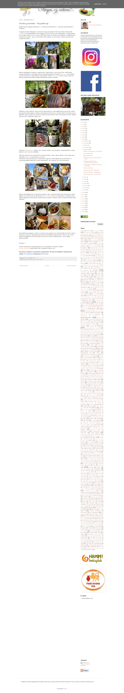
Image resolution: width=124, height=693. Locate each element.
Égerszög (92, 287)
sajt (82, 467)
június (85, 179)
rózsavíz (100, 463)
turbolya (101, 524)
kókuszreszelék (84, 362)
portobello (88, 445)
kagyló (89, 343)
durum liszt (88, 285)
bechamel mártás (84, 249)
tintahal (93, 514)
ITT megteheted (28, 254)
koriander (98, 365)
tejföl (87, 509)
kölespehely (83, 368)
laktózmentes (85, 378)
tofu (98, 514)
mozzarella (94, 409)
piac (92, 438)
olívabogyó (100, 418)
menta (91, 406)
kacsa (94, 340)
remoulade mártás (91, 454)
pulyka (82, 448)
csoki (88, 278)
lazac (92, 379)
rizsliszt (87, 460)
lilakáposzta (99, 385)
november (86, 143)
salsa (82, 468)
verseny (83, 535)
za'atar (99, 540)
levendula (90, 383)
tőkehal (83, 520)
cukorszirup (101, 266)
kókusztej (93, 362)
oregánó (98, 420)
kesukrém (84, 357)
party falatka (95, 432)
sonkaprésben (84, 482)
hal (99, 328)
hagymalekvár (89, 328)
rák (95, 451)
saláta (98, 467)
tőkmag (93, 520)
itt (56, 27)
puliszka (99, 446)
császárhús (95, 268)
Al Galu (29, 157)
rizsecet (100, 458)
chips (102, 260)
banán (83, 243)
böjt (101, 254)
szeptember (87, 147)
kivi (92, 359)
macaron (101, 387)
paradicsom (84, 431)
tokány (95, 517)
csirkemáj (83, 276)
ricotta (82, 457)
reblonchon (95, 452)
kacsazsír (83, 343)
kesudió (101, 356)
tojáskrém (93, 515)
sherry (82, 478)
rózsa (88, 463)
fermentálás (90, 298)
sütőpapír (88, 490)
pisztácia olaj (98, 440)
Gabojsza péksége (95, 309)
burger (100, 255)
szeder (101, 496)
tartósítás (89, 507)
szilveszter (83, 503)
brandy (82, 255)
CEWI (87, 260)
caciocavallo (88, 257)
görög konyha (85, 320)
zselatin (100, 548)
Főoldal (47, 265)
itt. (25, 243)
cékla (82, 260)
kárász (88, 349)
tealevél (101, 507)
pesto (83, 437)
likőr (86, 386)
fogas (102, 300)
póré (82, 445)
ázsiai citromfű (94, 238)
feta (81, 300)
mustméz (90, 412)
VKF (86, 537)
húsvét (92, 336)
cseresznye (85, 270)
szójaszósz (92, 503)
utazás (90, 528)
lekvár (98, 379)
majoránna (97, 390)
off (102, 416)
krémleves (91, 371)
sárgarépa (97, 469)
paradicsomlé (96, 431)
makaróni (82, 393)
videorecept (89, 535)
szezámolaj (100, 500)
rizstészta (99, 460)
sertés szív (99, 475)
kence (101, 354)
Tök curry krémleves (88, 168)
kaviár (89, 351)
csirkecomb (97, 275)
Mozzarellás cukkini (88, 153)
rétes (87, 455)
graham (92, 320)
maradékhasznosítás (97, 398)
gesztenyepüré (96, 315)
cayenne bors (98, 258)
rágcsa (88, 451)
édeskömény (84, 287)
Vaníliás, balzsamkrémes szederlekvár (92, 151)
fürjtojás (84, 305)
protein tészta (86, 446)
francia (88, 303)
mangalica (96, 396)
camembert (100, 257)
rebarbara (89, 452)
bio (81, 251)
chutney (90, 261)
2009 (83, 207)
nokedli (98, 415)
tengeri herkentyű (95, 510)
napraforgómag (97, 412)
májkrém (82, 390)
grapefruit (88, 322)
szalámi (37, 259)
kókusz (84, 360)
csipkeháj (99, 273)
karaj (99, 348)
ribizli (100, 455)
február (85, 187)
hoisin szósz (91, 331)
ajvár (85, 232)
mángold (85, 398)
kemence (96, 354)
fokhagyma (86, 302)
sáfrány (100, 465)
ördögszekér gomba (87, 423)
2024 (83, 124)
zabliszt (82, 541)
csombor (95, 278)
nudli (102, 415)
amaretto (96, 233)
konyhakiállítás (84, 365)
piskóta (83, 440)
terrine (91, 512)
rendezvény (99, 454)
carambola (91, 258)
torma (88, 518)
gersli (89, 314)
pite (93, 442)
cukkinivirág (86, 266)
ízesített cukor (89, 338)
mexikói (82, 407)
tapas (99, 506)
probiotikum (100, 445)
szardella (101, 493)
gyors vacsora (91, 324)
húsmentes (84, 336)
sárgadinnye (88, 468)
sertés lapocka (92, 475)
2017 (83, 139)
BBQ (92, 247)
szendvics (100, 498)
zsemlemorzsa (89, 549)
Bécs (92, 249)
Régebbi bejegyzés (71, 265)
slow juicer (101, 478)
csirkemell (90, 276)
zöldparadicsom (99, 545)
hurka (88, 334)
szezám (93, 500)
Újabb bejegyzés (24, 265)
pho (83, 438)
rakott (99, 451)
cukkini (101, 265)
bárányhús (83, 246)
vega (98, 532)
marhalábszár (91, 401)
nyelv (83, 416)
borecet (92, 252)
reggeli (101, 452)
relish (84, 454)
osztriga (87, 421)
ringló (97, 457)
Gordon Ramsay (92, 319)
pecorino (82, 435)
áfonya (88, 230)
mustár (90, 410)
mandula (98, 395)
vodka (91, 537)
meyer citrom (88, 407)
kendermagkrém (87, 356)
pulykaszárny (92, 449)
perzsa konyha (100, 435)
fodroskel (97, 300)
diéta (91, 282)
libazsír (101, 384)
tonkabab (83, 518)
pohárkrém (90, 443)
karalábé (82, 349)
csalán (88, 268)
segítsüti (91, 472)
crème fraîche (89, 265)
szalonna (94, 493)
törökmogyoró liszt (84, 524)
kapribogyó (83, 348)
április (85, 183)
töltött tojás (83, 523)
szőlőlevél (87, 504)
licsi (83, 385)
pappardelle (99, 427)
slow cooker (93, 478)
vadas (88, 529)
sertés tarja (83, 476)
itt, (40, 27)
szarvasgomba (99, 495)
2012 (83, 201)
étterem (30, 259)
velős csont (94, 534)
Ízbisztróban (46, 196)
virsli (82, 537)
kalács (92, 345)
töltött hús (98, 521)
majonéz (89, 390)
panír (101, 426)
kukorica (82, 375)
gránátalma (98, 320)
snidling (101, 479)
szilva (99, 501)
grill (99, 322)
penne (94, 435)
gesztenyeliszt (84, 315)
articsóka (101, 235)
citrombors (90, 263)
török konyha (98, 523)
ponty (100, 443)
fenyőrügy (83, 298)
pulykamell (98, 448)
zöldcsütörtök (91, 545)
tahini (94, 506)
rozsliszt (82, 465)
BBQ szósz (98, 247)
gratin (94, 322)
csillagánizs (83, 273)
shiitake (87, 478)
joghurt (101, 339)
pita (89, 442)
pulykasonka (83, 449)
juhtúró (84, 340)
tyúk (94, 526)
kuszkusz (90, 376)
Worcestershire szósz (91, 540)
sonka (98, 481)
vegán (82, 534)
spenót (96, 485)
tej (82, 509)
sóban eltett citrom (90, 481)
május (85, 181)
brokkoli (91, 255)
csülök (101, 278)
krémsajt (99, 371)
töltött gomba (90, 521)
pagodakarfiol (84, 426)
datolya (84, 281)
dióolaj (82, 284)
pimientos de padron (98, 438)
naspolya (99, 413)
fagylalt (99, 293)
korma (82, 367)
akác (89, 232)
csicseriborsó (84, 271)
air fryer (95, 230)
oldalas (91, 418)
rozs (84, 463)
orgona (82, 421)
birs (85, 251)
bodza (96, 251)
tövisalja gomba (94, 524)
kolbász (83, 364)
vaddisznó (94, 529)
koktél (102, 359)
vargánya (92, 532)
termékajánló (84, 512)
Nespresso (88, 415)
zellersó (87, 543)
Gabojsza (27, 257)
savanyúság (97, 470)
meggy (85, 406)
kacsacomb (100, 340)
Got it (105, 4)
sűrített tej (89, 489)
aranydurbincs (95, 235)
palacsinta (91, 426)
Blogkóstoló (90, 251)
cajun (94, 257)
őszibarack (98, 423)
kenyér (94, 356)
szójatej (99, 502)
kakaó (94, 343)
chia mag (92, 260)
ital (101, 337)
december (86, 141)
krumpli (83, 373)
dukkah (96, 284)
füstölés (90, 305)
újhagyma (83, 528)
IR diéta (96, 337)
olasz (34, 259)
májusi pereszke (84, 392)
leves (97, 383)
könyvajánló (99, 368)
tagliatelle (88, 506)
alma (93, 232)
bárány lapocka (84, 244)
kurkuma (84, 376)
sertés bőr (99, 471)
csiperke (91, 273)
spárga (89, 485)
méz (95, 407)
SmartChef (84, 479)
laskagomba (85, 379)
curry (83, 268)
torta (93, 518)
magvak (84, 389)
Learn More (97, 4)
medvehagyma (99, 404)
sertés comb (84, 473)
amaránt (82, 233)
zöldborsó (83, 545)
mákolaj (87, 393)
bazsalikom (84, 248)
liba (87, 384)
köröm (97, 370)
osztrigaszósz (94, 421)
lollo (97, 387)
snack (97, 479)
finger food (88, 300)
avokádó (85, 238)
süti (102, 489)
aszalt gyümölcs (86, 237)
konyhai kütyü (97, 363)
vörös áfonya (98, 537)
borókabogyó (95, 254)
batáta (98, 246)
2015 (83, 194)
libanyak (97, 384)
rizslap (82, 460)
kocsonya (97, 359)
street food (98, 487)
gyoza (100, 323)
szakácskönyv (96, 492)
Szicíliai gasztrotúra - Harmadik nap (92, 174)
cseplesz (101, 268)
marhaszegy (91, 402)
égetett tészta (84, 289)
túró (89, 526)
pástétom (89, 434)
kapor (92, 346)
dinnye (95, 282)
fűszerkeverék (92, 306)
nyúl (87, 417)
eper (95, 290)
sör (89, 484)
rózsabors (93, 463)
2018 (83, 137)
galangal (96, 311)
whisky (96, 538)
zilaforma (93, 543)
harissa (94, 329)
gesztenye (97, 314)
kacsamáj (91, 342)
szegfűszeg (93, 498)
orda (93, 420)
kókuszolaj (99, 360)
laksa (102, 376)
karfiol (101, 349)
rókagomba (83, 462)
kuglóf (100, 373)
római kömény (91, 462)
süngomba (83, 489)
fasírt (93, 295)
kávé (84, 351)
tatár (97, 507)
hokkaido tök (99, 331)
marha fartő (86, 399)
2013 (83, 199)
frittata (94, 303)
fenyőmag (99, 297)
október (86, 145)
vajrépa (96, 531)
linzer (93, 387)
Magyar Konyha (92, 389)
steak (84, 487)
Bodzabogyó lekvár (88, 155)
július (85, 177)
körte (102, 370)
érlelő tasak (91, 292)
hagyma (100, 326)
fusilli (98, 303)
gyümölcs (92, 325)
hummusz (101, 332)
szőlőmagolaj (94, 504)
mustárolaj (83, 412)
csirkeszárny (99, 276)
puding (92, 446)
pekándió (88, 435)
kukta (97, 375)
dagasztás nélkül (87, 279)
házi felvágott (100, 329)
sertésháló (91, 476)
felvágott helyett (90, 297)
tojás (102, 514)
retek (82, 455)
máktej (97, 393)
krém (84, 371)
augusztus (86, 149)
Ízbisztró (82, 338)
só (83, 481)
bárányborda (99, 244)
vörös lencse (84, 538)
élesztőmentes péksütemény (87, 290)
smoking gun (91, 479)
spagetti (95, 484)
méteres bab (99, 406)
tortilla (98, 518)
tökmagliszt (99, 520)
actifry (82, 230)
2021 (83, 130)
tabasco (82, 506)
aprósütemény (85, 235)
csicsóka (92, 271)
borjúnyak (83, 254)
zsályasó (89, 548)
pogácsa (83, 443)
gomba (83, 319)
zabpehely (88, 542)
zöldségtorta (93, 546)
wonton (82, 540)
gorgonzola (100, 319)
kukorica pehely (89, 375)
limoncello (88, 387)
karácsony (92, 348)
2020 (83, 132)
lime (82, 387)
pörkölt (94, 445)
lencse (82, 381)
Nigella (93, 415)
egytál (90, 289)
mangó (101, 396)
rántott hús (83, 452)
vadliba (82, 531)
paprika (83, 429)
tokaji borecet (89, 517)
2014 (83, 196)
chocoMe (84, 261)
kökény (100, 367)
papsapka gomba (95, 429)
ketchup (91, 357)
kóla (100, 362)
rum (94, 465)
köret (85, 370)
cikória (100, 261)
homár (82, 332)
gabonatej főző (89, 311)
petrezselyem (92, 437)
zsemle (82, 549)
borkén (88, 254)
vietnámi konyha (98, 535)
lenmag (89, 381)
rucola (88, 465)
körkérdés (92, 370)
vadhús (99, 529)
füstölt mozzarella (98, 305)
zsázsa (94, 548)
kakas (100, 343)
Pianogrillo (22, 33)
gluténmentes (86, 317)
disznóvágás (88, 284)
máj (100, 389)
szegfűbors (85, 498)
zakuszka (100, 541)
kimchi (101, 357)
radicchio (83, 451)
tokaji (83, 517)
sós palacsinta (98, 482)
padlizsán (98, 424)
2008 (83, 209)
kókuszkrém (91, 360)
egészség (99, 287)
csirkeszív (83, 278)
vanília (84, 532)
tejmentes (94, 509)
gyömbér (83, 326)
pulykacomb (90, 448)
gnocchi (99, 317)
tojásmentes (100, 515)
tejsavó (100, 509)
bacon (82, 241)
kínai (83, 359)
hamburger (88, 329)
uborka (99, 526)
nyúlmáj (99, 416)
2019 (83, 135)
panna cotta (92, 427)
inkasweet (84, 337)
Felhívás (82, 297)
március (86, 185)
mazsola (91, 404)
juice (90, 340)
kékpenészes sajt (86, 353)
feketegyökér (99, 295)
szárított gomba (85, 495)
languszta (96, 378)
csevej (95, 270)
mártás (99, 402)
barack (92, 243)
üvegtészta (83, 529)
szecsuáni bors (94, 496)
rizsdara (94, 458)
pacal (93, 424)
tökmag (89, 520)
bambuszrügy (100, 241)
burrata (82, 257)
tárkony (82, 507)
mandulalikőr (83, 396)
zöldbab (99, 543)
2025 (83, 122)
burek (96, 255)
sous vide (83, 484)
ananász (101, 233)
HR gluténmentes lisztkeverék (91, 332)
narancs (83, 413)
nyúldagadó (93, 416)
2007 (83, 211)
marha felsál (94, 399)
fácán (94, 293)
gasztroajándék (97, 312)
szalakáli (82, 493)
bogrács (101, 251)
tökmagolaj (83, 521)
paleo (96, 426)
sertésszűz (98, 476)
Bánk (88, 243)
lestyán (94, 381)
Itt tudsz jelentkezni (24, 248)
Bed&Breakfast (29, 150)
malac (101, 393)
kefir (101, 351)
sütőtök (97, 490)
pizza (99, 442)
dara (95, 279)
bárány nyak (91, 244)
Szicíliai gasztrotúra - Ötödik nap (91, 170)
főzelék (99, 302)
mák (91, 392)
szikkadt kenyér (92, 501)
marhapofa (83, 402)
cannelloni (85, 258)
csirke (88, 275)
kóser (86, 367)
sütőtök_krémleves (85, 492)
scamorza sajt (84, 471)
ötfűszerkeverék (84, 424)
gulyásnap (83, 323)
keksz (98, 353)
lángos (91, 378)
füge (102, 303)
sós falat (90, 482)
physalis (87, 438)
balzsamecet (91, 241)
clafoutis (97, 263)
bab (88, 240)
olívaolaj (86, 420)
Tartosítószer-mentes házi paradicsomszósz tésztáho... (91, 162)
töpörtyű (90, 523)
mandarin (91, 395)
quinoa (99, 449)
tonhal (100, 517)
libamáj (91, 384)
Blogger (65, 688)
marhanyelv (99, 401)
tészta (96, 512)
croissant (96, 265)
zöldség (85, 546)
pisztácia (90, 440)
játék (96, 338)
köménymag (91, 368)
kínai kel (88, 359)
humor (83, 334)
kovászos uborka (93, 367)
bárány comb (99, 243)
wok (100, 538)
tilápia (89, 514)
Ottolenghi (101, 421)
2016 (83, 192)
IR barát (91, 337)
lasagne (101, 378)
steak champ (91, 487)
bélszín (100, 249)
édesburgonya (96, 286)
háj (95, 328)
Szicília (41, 259)
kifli (96, 357)
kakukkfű (83, 345)
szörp (100, 504)
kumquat (101, 375)
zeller (82, 543)
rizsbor (89, 458)
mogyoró (101, 407)
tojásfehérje (86, 515)
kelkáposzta (89, 354)
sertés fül (99, 473)
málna (85, 395)
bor (27, 259)
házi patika (84, 331)
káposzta (98, 346)
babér (99, 240)
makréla (92, 393)
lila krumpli (92, 385)
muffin (102, 409)
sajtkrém (91, 467)
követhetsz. (45, 254)
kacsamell (98, 342)
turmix (84, 526)
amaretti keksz (89, 233)
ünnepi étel (98, 528)
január (85, 189)
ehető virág (99, 289)
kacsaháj (84, 342)
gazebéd (82, 314)
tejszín (82, 510)
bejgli (96, 249)
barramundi (92, 246)
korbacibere (91, 365)
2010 (83, 205)
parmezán (83, 432)
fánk (88, 295)
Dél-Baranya (90, 281)
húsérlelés (93, 334)
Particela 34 (64, 74)
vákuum (101, 531)
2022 (83, 128)
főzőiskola (83, 303)
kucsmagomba (92, 373)
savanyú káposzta (85, 470)
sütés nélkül (96, 489)
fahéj (82, 295)
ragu (92, 451)
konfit (90, 363)
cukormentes (93, 266)
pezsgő (101, 437)
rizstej (92, 460)
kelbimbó (83, 354)
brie (86, 255)
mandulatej (90, 396)
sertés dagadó (92, 473)
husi (98, 334)
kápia (88, 346)
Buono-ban (55, 75)
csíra (82, 275)
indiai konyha (100, 335)
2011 (83, 203)
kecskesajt (94, 351)
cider (95, 261)
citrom (82, 263)
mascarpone (84, 404)
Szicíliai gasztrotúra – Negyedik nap (92, 172)
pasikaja (82, 434)
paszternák (97, 434)
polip (96, 443)
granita (82, 322)
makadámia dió (98, 392)
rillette (93, 457)
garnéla (88, 312)
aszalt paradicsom (98, 237)
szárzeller (85, 496)
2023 (83, 126)
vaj (86, 531)
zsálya (82, 548)
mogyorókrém (86, 409)
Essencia (98, 292)
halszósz (83, 329)
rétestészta (93, 455)
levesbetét (83, 384)
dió (100, 283)
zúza (100, 546)
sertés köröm (84, 475)
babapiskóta (93, 240)
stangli (101, 485)
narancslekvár (91, 413)
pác (89, 424)
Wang (91, 538)
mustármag (98, 410)
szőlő (82, 504)
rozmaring (100, 462)
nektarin (82, 415)
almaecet (100, 232)
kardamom (94, 349)
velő (89, 534)
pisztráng (83, 442)
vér (100, 534)
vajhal (91, 531)
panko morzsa (84, 428)
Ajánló (25, 259)
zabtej (95, 541)
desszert (83, 283)
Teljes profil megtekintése (95, 25)
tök (102, 518)
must (84, 410)
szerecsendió (86, 499)
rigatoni (88, 457)
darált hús (100, 279)
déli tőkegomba (98, 281)
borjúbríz (99, 252)
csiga (99, 271)
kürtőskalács (96, 376)
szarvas (92, 495)
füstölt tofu (85, 306)
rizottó (101, 457)
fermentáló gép (98, 298)
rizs (84, 459)
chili (97, 260)
